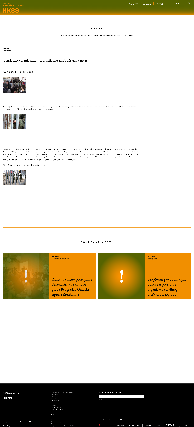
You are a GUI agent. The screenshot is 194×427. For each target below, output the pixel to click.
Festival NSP (134, 4)
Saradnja (54, 398)
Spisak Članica (56, 407)
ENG (177, 4)
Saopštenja (55, 258)
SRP (173, 4)
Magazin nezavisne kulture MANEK (63, 426)
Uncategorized (7, 50)
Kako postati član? (57, 409)
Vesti (52, 415)
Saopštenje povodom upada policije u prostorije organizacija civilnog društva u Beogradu (168, 287)
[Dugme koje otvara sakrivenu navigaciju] (189, 9)
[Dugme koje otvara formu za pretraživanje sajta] (189, 3)
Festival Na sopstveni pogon (60, 422)
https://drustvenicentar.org (35, 165)
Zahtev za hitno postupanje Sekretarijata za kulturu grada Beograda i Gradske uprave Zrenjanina (72, 287)
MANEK (159, 4)
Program (54, 420)
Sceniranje (147, 4)
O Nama (53, 396)
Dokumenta (55, 400)
